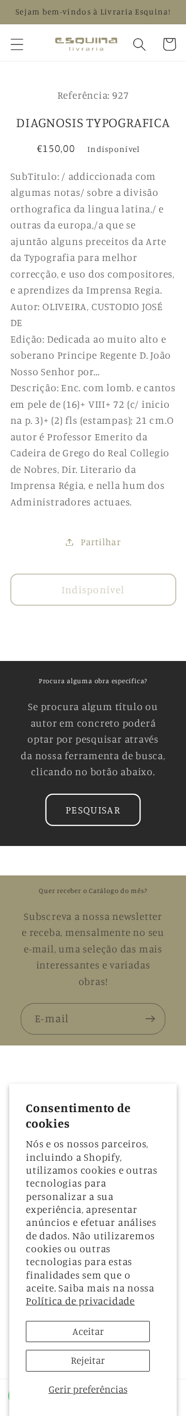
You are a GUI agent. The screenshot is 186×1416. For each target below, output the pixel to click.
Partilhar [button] (101, 541)
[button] (17, 44)
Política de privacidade (80, 1301)
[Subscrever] (150, 1019)
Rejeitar (88, 1360)
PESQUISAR (93, 810)
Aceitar (88, 1331)
